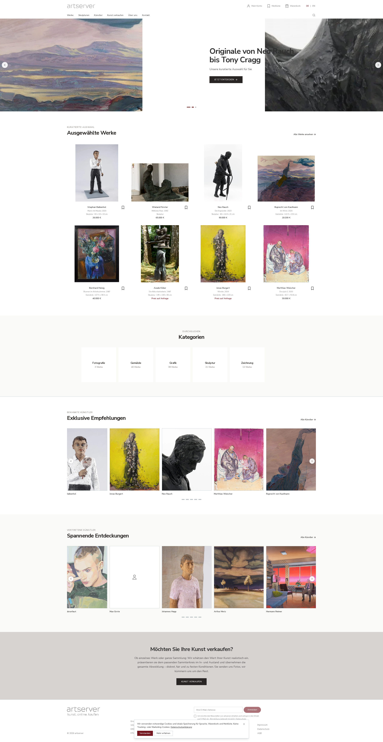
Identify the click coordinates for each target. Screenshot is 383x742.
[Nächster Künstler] (312, 461)
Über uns (132, 15)
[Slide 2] (191, 107)
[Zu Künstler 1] (183, 499)
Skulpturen (83, 15)
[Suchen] (314, 15)
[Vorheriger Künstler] (71, 461)
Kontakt (146, 15)
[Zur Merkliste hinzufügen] (123, 207)
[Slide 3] (195, 107)
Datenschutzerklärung (181, 727)
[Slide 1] (187, 107)
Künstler (98, 15)
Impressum (262, 724)
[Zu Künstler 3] (191, 499)
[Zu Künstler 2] (187, 499)
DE (307, 5)
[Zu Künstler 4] (195, 499)
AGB (259, 733)
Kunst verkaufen (115, 15)
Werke (70, 15)
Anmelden (252, 709)
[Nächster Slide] (378, 65)
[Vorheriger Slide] (5, 65)
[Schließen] (244, 724)
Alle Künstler (307, 419)
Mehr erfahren (163, 733)
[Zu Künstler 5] (199, 499)
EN (313, 5)
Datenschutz (241, 719)
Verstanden (145, 733)
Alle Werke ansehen (303, 134)
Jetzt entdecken (73, 79)
